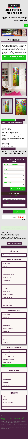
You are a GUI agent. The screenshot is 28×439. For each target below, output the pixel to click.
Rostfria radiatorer (6, 334)
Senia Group (4, 422)
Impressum (5, 407)
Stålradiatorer (5, 339)
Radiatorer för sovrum (7, 376)
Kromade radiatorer (6, 325)
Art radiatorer (9, 1)
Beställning (5, 399)
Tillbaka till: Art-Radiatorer (14, 243)
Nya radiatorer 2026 (6, 263)
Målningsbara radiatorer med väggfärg (10, 354)
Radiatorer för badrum (7, 379)
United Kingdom (16, 418)
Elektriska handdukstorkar (8, 294)
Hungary (23, 417)
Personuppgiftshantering (7, 405)
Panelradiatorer (6, 283)
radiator (3, 1)
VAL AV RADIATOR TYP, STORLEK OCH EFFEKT (14, 57)
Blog (3, 388)
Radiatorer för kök (6, 382)
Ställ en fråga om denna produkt (8, 148)
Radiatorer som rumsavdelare (8, 359)
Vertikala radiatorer (6, 280)
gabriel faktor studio (21, 431)
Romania (7, 418)
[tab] (8, 120)
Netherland (3, 418)
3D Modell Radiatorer (7, 362)
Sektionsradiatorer (6, 285)
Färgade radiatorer (6, 331)
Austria (6, 417)
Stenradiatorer (5, 342)
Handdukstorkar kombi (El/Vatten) (9, 300)
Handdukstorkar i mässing (8, 328)
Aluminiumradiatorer (6, 314)
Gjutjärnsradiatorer (6, 317)
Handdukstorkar (6, 269)
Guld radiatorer (5, 322)
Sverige (2, 417)
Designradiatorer (6, 288)
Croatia (12, 417)
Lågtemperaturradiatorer (7, 302)
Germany (19, 417)
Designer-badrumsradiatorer (8, 274)
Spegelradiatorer (6, 336)
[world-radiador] (7, 106)
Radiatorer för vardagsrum (8, 373)
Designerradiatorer (6, 271)
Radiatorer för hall (6, 385)
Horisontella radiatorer (7, 277)
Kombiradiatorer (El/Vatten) (8, 297)
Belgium (9, 417)
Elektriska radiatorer (6, 291)
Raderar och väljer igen (17, 189)
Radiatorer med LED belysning (9, 356)
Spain (11, 418)
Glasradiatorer (5, 320)
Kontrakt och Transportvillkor (8, 402)
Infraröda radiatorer (6, 351)
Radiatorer (5, 266)
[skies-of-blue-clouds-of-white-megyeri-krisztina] (21, 106)
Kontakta (4, 396)
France (16, 417)
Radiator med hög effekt (7, 305)
